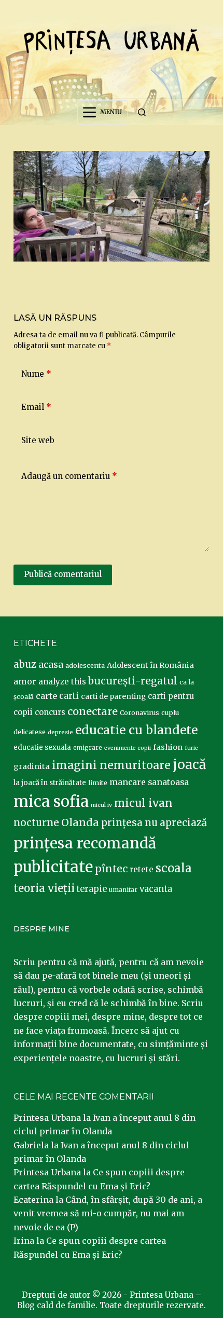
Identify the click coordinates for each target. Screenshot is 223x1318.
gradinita (31, 766)
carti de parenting (113, 696)
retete (142, 869)
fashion (168, 747)
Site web (37, 440)
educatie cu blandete (136, 729)
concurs (50, 712)
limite (97, 783)
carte (46, 696)
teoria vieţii (44, 888)
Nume (36, 374)
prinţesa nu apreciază (154, 823)
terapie (92, 889)
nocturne (36, 823)
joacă (189, 765)
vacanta (156, 889)
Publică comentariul (63, 574)
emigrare (87, 747)
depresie (60, 732)
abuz (24, 664)
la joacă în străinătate (49, 782)
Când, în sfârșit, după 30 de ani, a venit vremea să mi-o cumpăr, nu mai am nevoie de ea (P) (107, 1213)
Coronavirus (139, 713)
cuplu (170, 712)
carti (69, 696)
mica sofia (51, 801)
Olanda (80, 822)
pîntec (111, 868)
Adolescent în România (150, 665)
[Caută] (142, 112)
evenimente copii (127, 748)
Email (36, 407)
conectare (92, 711)
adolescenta (85, 665)
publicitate (53, 867)
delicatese (29, 732)
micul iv (101, 805)
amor (24, 681)
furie (191, 748)
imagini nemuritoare (111, 765)
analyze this (62, 682)
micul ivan (143, 803)
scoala (174, 868)
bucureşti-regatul (132, 681)
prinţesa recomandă (84, 843)
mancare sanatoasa (149, 782)
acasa (50, 664)
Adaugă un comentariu (69, 476)
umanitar (123, 890)
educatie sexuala (42, 747)
